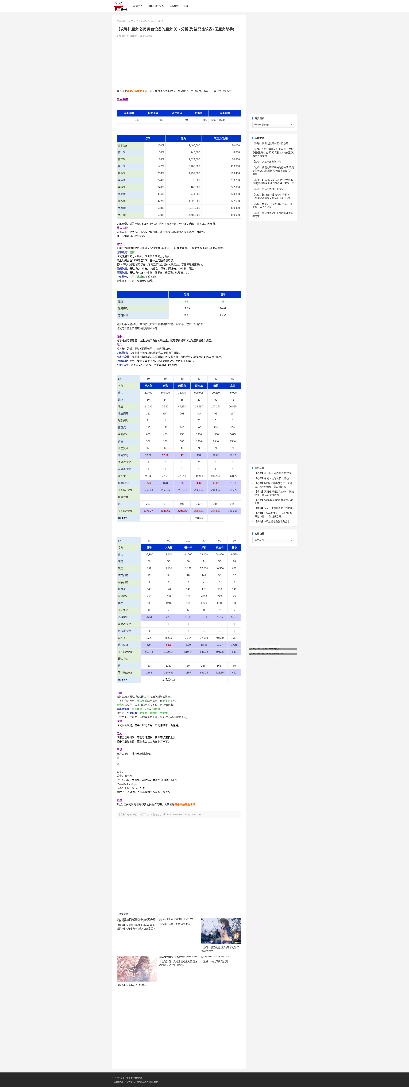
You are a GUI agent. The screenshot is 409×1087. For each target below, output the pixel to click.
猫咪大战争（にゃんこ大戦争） (151, 21)
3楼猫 (121, 1077)
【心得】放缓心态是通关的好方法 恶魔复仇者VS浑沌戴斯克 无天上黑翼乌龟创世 (273, 170)
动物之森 (138, 6)
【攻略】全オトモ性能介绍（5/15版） (275, 508)
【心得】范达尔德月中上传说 (268, 189)
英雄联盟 (174, 6)
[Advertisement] (179, 63)
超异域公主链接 (155, 6)
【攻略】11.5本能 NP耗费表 (131, 984)
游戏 (185, 6)
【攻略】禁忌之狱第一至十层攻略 (270, 143)
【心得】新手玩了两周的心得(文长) (273, 473)
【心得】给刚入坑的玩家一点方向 (273, 478)
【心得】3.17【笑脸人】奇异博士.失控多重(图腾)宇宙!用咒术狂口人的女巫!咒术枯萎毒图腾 (273, 152)
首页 (131, 21)
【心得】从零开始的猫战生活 (174, 924)
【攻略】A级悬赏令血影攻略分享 (272, 521)
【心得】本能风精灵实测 (214, 961)
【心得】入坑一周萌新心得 (266, 161)
